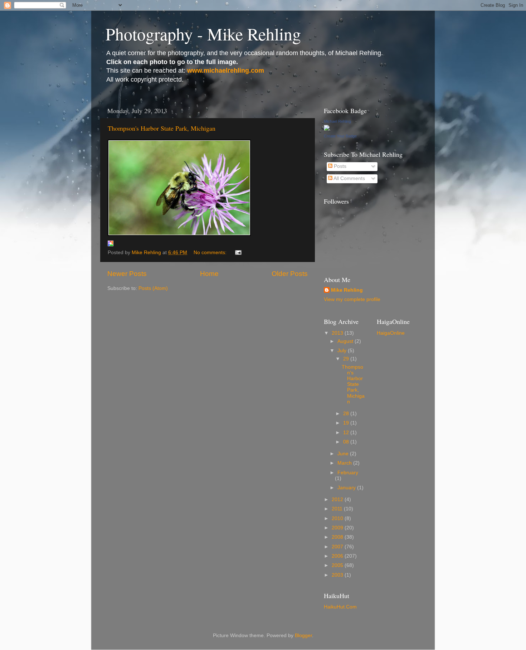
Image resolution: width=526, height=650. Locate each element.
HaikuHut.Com (340, 607)
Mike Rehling (347, 290)
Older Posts (290, 273)
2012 (338, 499)
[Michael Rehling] (327, 129)
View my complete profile (352, 299)
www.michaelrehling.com (225, 70)
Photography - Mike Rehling (203, 33)
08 (346, 442)
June (343, 453)
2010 (338, 518)
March (345, 463)
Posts (339, 166)
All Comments (348, 178)
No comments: (211, 252)
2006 (338, 556)
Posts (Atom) (153, 288)
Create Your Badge (340, 136)
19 (346, 423)
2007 (338, 546)
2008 (338, 537)
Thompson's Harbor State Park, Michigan (161, 128)
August (346, 341)
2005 (338, 565)
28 (346, 413)
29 (346, 359)
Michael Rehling (337, 121)
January (347, 487)
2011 (338, 508)
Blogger (303, 635)
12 (346, 432)
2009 (338, 527)
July (342, 350)
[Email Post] (238, 252)
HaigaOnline (391, 333)
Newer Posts (127, 273)
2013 (338, 333)
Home (209, 273)
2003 (338, 575)
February (347, 472)
